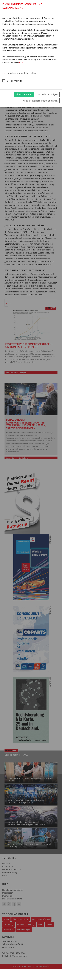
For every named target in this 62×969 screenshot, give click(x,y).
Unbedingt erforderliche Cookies (21, 73)
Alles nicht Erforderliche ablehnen (40, 100)
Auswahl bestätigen (48, 94)
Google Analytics (14, 80)
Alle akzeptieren (24, 94)
